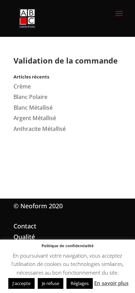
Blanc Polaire (30, 97)
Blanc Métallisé (33, 107)
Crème (22, 86)
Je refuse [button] (50, 283)
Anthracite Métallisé (40, 129)
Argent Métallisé (35, 118)
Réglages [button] (80, 283)
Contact (25, 226)
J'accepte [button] (21, 283)
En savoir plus (111, 282)
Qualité (24, 237)
